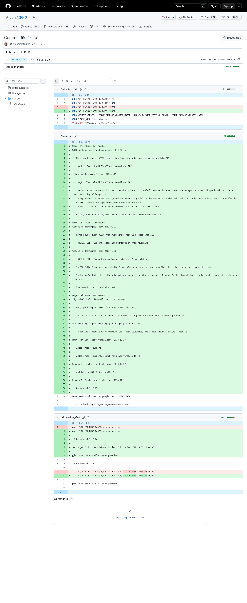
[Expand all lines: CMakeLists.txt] (85, 89)
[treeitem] (25, 87)
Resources (58, 6)
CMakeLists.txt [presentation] (20, 87)
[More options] (238, 89)
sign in (127, 517)
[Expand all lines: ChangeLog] (79, 136)
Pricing (118, 6)
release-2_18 (19, 60)
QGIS (22, 17)
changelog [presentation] (19, 103)
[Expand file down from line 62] (61, 408)
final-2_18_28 (43, 59)
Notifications (189, 17)
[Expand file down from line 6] (61, 127)
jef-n (11, 43)
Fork (210, 17)
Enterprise (101, 6)
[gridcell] (148, 95)
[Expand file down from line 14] (61, 492)
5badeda (213, 60)
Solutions (38, 6)
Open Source (79, 6)
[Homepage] (8, 6)
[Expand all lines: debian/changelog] (88, 417)
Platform (20, 6)
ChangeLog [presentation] (18, 93)
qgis (12, 17)
